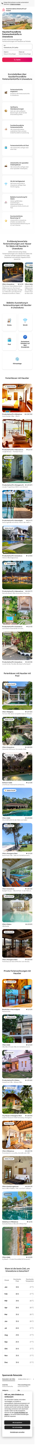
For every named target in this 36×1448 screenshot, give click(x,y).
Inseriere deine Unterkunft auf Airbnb (16, 10)
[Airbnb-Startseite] (3, 10)
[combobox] (17, 47)
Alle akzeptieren (17, 1422)
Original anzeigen (15, 4)
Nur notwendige (17, 1427)
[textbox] (10, 54)
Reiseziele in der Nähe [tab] (8, 1379)
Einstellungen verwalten (17, 1432)
